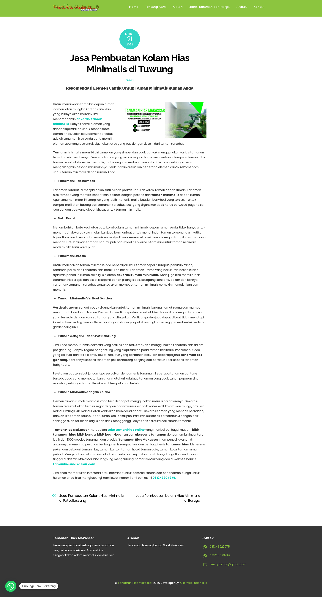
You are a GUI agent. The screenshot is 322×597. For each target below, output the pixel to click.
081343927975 (219, 547)
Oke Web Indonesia (193, 583)
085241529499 (219, 555)
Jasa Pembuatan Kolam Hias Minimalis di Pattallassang (91, 498)
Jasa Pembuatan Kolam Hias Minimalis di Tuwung (129, 63)
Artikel (241, 7)
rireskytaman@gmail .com (227, 564)
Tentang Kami (156, 7)
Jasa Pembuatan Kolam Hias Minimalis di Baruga (167, 498)
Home (133, 7)
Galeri (178, 7)
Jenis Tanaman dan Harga (210, 7)
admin (130, 80)
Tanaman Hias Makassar (135, 583)
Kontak (259, 7)
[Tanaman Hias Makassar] (76, 8)
